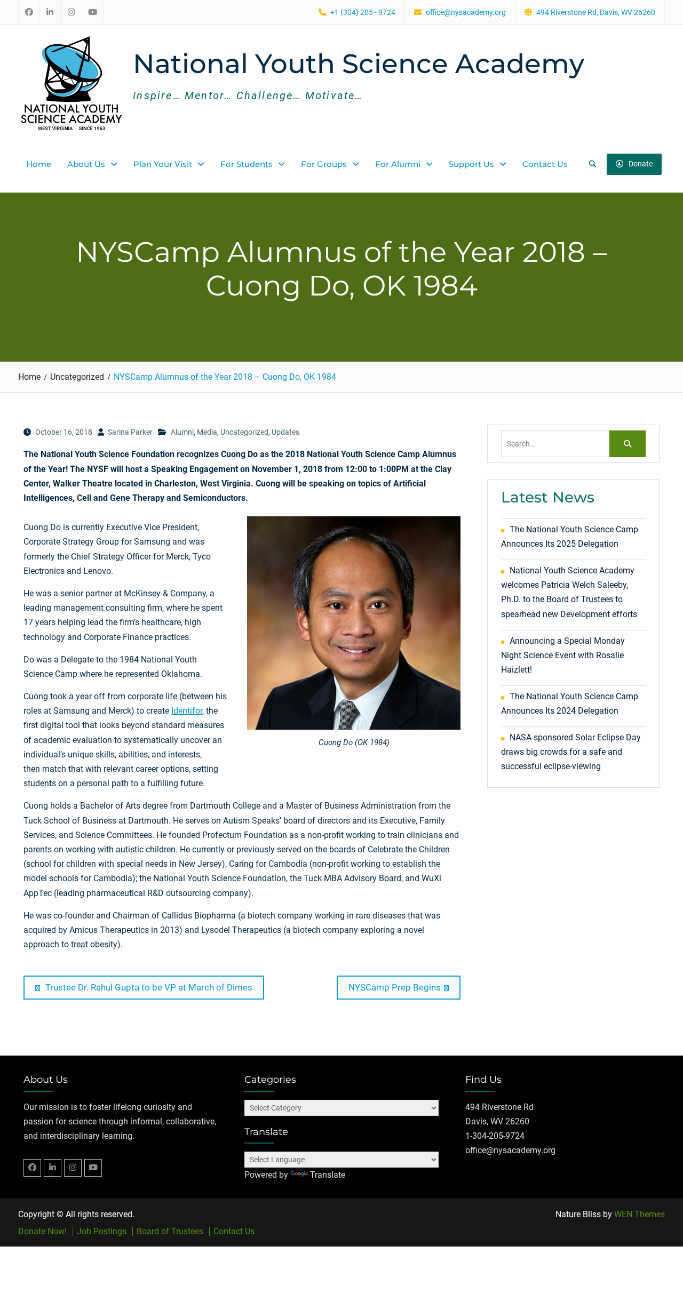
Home (38, 164)
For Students (246, 164)
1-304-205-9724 (495, 1136)
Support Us (471, 164)
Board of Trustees (170, 1231)
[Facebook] (32, 1168)
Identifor (186, 711)
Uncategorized (244, 432)
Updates (285, 432)
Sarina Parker (130, 432)
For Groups (324, 164)
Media (207, 432)
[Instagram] (73, 1168)
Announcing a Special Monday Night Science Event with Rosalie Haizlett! (563, 655)
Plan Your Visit (162, 164)
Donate (641, 163)
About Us (86, 164)
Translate (327, 1175)
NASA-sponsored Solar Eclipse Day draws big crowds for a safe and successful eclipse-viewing (571, 751)
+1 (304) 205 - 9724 (362, 12)
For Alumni (397, 164)
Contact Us (545, 164)
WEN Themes (639, 1214)
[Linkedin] (52, 1168)
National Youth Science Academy (358, 63)
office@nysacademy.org (466, 12)
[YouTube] (93, 1168)
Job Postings (101, 1231)
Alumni (182, 432)
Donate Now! (42, 1231)
